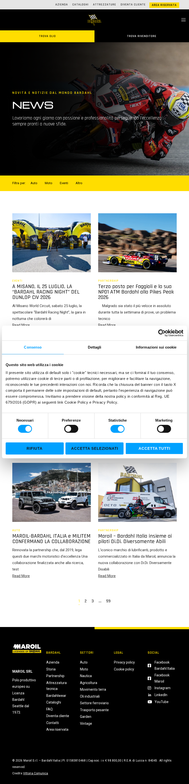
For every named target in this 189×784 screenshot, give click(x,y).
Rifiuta (35, 448)
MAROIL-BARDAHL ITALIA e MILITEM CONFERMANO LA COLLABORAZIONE (51, 539)
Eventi (17, 281)
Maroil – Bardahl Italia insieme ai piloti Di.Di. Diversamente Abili (135, 539)
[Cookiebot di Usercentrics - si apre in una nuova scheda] (161, 333)
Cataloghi (80, 4)
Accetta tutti (154, 448)
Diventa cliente (133, 4)
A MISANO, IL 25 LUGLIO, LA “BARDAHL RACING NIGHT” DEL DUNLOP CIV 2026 (45, 292)
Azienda (61, 4)
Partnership (108, 281)
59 (108, 601)
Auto (16, 530)
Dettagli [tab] (94, 347)
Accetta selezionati (94, 448)
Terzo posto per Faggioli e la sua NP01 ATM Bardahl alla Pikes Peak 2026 (136, 292)
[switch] (71, 429)
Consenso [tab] (33, 347)
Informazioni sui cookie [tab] (156, 347)
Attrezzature (104, 4)
